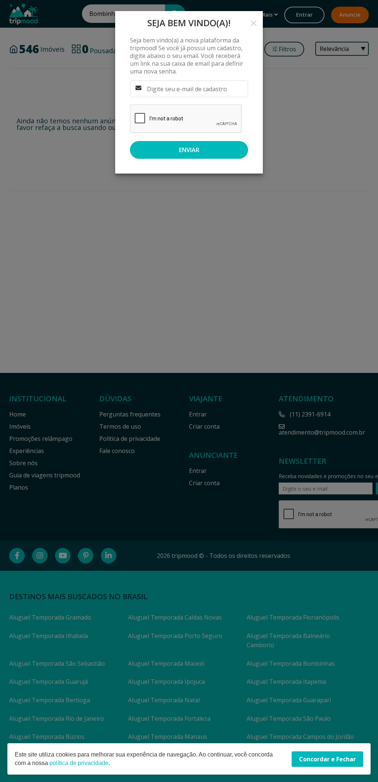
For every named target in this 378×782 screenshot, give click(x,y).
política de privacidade (79, 763)
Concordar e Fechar (327, 759)
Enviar (189, 150)
